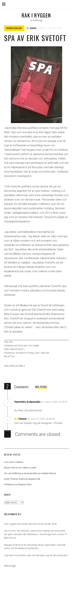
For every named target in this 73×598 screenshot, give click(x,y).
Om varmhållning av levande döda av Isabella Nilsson (30, 473)
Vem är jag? (10, 565)
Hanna (33, 28)
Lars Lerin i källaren (13, 462)
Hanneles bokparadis (27, 401)
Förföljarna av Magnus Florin (18, 484)
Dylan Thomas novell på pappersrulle (22, 479)
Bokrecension (14, 28)
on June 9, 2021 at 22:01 (54, 402)
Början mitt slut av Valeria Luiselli (20, 467)
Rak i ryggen (36, 15)
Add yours (41, 386)
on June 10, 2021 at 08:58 (41, 419)
